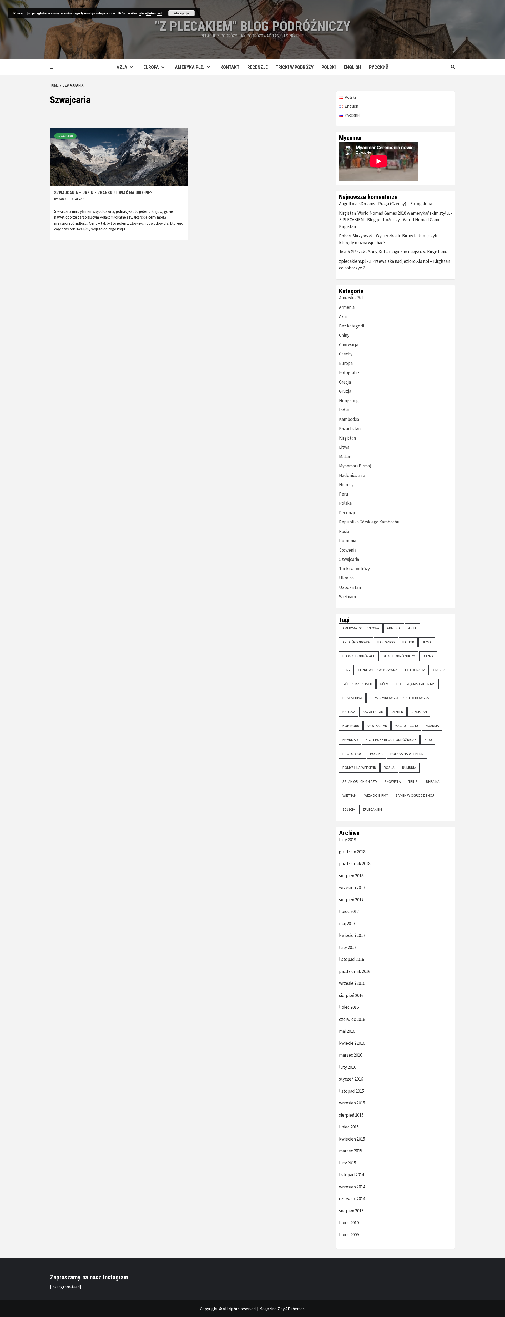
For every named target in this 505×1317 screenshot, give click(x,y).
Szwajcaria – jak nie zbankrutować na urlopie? (103, 192)
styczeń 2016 (351, 1079)
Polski (328, 67)
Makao (345, 457)
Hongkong (349, 400)
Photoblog (352, 753)
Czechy (345, 354)
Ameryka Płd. (189, 67)
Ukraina (346, 578)
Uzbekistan (350, 587)
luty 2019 (347, 839)
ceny (346, 670)
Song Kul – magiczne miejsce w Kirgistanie (407, 252)
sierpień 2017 (351, 899)
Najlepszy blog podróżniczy (391, 739)
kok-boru (350, 725)
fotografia (415, 670)
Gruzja (345, 391)
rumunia (409, 767)
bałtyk (408, 642)
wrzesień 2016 (352, 983)
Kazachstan (350, 428)
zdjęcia (348, 809)
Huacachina (352, 697)
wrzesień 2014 (352, 1187)
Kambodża (349, 419)
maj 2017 (347, 923)
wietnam (349, 795)
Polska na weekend (406, 753)
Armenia (347, 307)
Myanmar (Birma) (355, 466)
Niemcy (346, 484)
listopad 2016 (351, 959)
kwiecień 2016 (352, 1043)
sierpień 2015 (351, 1115)
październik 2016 (354, 971)
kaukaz (348, 711)
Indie (344, 410)
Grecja (345, 382)
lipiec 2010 (349, 1222)
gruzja (439, 670)
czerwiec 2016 (352, 1019)
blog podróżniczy (399, 656)
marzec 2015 (350, 1151)
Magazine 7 (269, 1308)
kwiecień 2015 (352, 1139)
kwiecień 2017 (352, 935)
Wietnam (347, 596)
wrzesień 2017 (352, 887)
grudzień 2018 (352, 852)
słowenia (393, 781)
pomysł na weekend (359, 767)
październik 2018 (354, 863)
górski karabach (357, 684)
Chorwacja (348, 344)
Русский (378, 67)
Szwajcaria (65, 136)
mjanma (432, 725)
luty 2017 (347, 947)
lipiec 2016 (349, 1007)
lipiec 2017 (349, 911)
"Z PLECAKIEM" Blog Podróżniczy (252, 26)
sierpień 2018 (351, 876)
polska (376, 753)
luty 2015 (347, 1163)
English (352, 67)
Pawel (64, 199)
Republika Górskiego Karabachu (369, 522)
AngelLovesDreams (357, 203)
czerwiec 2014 (352, 1199)
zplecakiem (372, 809)
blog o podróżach (358, 656)
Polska (345, 503)
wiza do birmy (376, 795)
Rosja (344, 531)
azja (412, 628)
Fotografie (349, 372)
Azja (122, 67)
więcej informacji (150, 13)
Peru (343, 494)
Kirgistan (347, 438)
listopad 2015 (351, 1091)
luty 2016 (347, 1067)
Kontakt (229, 67)
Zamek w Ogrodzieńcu (415, 795)
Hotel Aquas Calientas (415, 684)
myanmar (350, 739)
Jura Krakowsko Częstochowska (399, 697)
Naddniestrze (352, 475)
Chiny (344, 335)
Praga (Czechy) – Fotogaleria (405, 203)
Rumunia (347, 540)
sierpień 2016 (351, 995)
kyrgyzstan (377, 725)
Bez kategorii (351, 326)
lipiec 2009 (349, 1235)
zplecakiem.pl (352, 261)
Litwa (344, 447)
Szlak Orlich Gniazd (359, 781)
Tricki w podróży (295, 67)
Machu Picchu (406, 725)
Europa (151, 67)
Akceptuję (181, 13)
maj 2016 (347, 1031)
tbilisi (413, 781)
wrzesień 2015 (352, 1103)
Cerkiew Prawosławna (377, 670)
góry (384, 684)
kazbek (397, 711)
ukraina (433, 781)
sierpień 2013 (351, 1211)
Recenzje (257, 67)
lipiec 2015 (349, 1127)
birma (427, 642)
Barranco (386, 642)
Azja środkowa (356, 642)
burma (428, 656)
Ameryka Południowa (360, 628)
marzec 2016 (350, 1055)
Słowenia (347, 550)
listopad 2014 (351, 1175)
